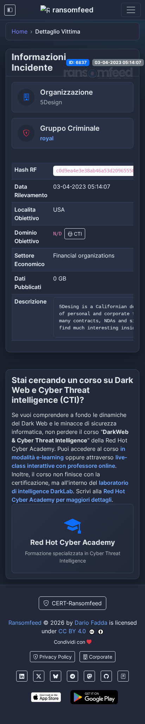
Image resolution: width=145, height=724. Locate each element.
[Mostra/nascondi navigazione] (131, 10)
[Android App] (94, 697)
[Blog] (123, 676)
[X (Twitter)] (38, 676)
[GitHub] (106, 676)
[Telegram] (72, 676)
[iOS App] (46, 697)
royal (46, 138)
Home (19, 31)
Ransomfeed (25, 622)
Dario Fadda (91, 622)
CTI (77, 234)
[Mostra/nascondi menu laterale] (9, 10)
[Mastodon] (89, 676)
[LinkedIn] (21, 676)
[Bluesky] (55, 676)
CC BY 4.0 (72, 631)
